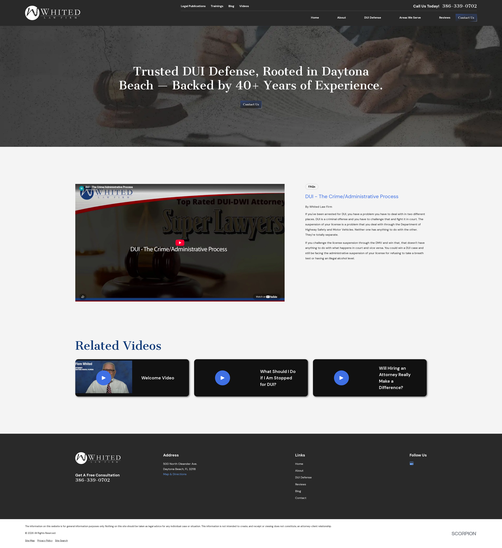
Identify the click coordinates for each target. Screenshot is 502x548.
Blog (231, 6)
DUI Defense (303, 477)
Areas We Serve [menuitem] (410, 17)
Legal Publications (193, 6)
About (299, 470)
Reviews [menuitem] (444, 17)
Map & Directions (175, 474)
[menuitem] (30, 541)
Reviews (300, 484)
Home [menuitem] (315, 17)
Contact (300, 498)
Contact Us (466, 17)
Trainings (217, 6)
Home (299, 464)
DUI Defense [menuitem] (372, 17)
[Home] (52, 13)
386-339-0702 (459, 6)
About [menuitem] (341, 17)
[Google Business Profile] (412, 463)
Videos (244, 6)
